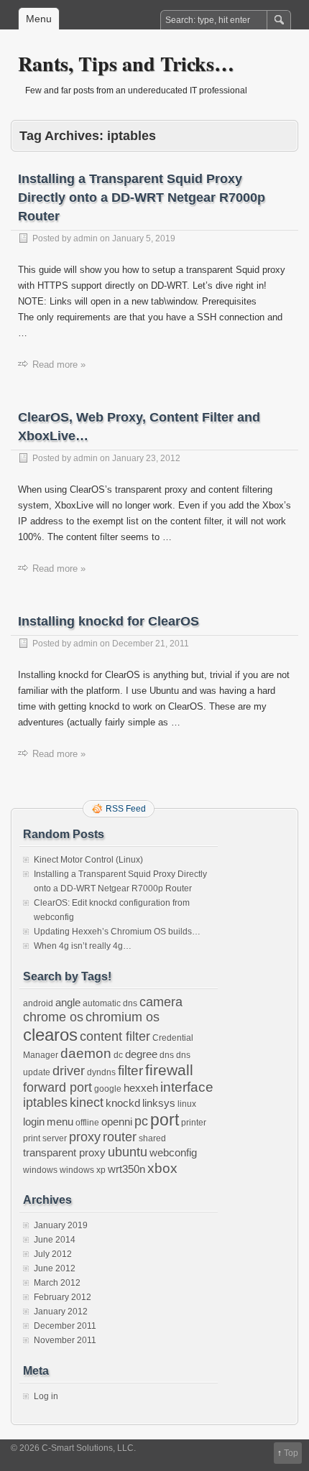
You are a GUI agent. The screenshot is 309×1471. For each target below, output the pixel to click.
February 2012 (62, 1297)
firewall (169, 1070)
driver (68, 1071)
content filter (115, 1036)
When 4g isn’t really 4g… (83, 946)
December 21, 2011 (150, 644)
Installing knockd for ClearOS (108, 621)
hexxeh (141, 1088)
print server (45, 1138)
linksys (158, 1103)
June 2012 (54, 1268)
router (120, 1137)
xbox (162, 1168)
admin (85, 238)
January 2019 (61, 1225)
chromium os (123, 1017)
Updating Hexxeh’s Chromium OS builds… (117, 932)
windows (40, 1170)
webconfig (173, 1152)
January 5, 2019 (143, 238)
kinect (86, 1102)
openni (116, 1121)
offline (87, 1123)
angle (67, 1002)
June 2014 (54, 1240)
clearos (50, 1034)
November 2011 (65, 1340)
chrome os (53, 1017)
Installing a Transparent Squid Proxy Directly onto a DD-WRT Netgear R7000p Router (141, 197)
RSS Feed (126, 809)
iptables (45, 1102)
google (107, 1089)
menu (60, 1121)
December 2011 (65, 1326)
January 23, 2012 (146, 458)
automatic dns (110, 1003)
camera (161, 1002)
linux (186, 1104)
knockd (123, 1103)
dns (167, 1055)
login (34, 1121)
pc (141, 1121)
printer (193, 1123)
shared (152, 1138)
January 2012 (61, 1312)
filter (130, 1070)
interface (186, 1087)
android (38, 1003)
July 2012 (53, 1254)
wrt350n (126, 1169)
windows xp (83, 1170)
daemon (85, 1053)
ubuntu (127, 1152)
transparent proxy (64, 1152)
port (164, 1119)
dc (118, 1055)
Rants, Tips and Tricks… (126, 63)
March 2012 (57, 1283)
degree (141, 1054)
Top (291, 1453)
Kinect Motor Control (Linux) (88, 860)
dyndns (101, 1072)
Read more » (59, 364)
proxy (85, 1137)
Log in (46, 1396)
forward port (57, 1087)
